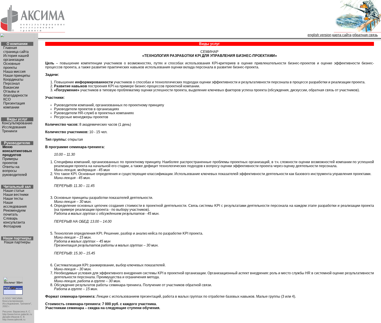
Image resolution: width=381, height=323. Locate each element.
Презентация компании (14, 105)
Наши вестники (15, 194)
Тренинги (9, 131)
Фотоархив (12, 226)
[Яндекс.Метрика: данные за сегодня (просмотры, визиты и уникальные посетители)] (13, 280)
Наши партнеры (17, 242)
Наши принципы (16, 75)
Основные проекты (11, 65)
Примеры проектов (10, 161)
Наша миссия (14, 71)
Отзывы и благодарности (15, 93)
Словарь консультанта (14, 220)
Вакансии (11, 87)
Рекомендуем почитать (14, 212)
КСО (7, 99)
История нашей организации (16, 58)
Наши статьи (13, 190)
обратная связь (365, 35)
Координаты (13, 79)
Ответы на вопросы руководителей (14, 171)
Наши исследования (15, 204)
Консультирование (17, 123)
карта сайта (341, 35)
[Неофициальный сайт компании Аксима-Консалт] (357, 32)
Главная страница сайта (16, 50)
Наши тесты (13, 198)
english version (319, 35)
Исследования (14, 127)
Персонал (11, 83)
